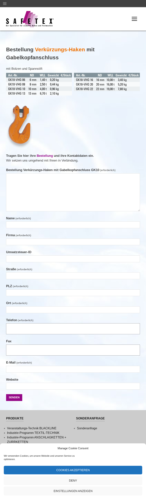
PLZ (17, 286)
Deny (73, 480)
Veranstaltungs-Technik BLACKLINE (31, 428)
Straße (19, 269)
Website (12, 379)
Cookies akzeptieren (73, 470)
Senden (14, 397)
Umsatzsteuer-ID (18, 252)
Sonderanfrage (87, 428)
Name (18, 218)
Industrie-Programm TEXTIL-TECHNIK (33, 432)
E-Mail (19, 362)
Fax (8, 341)
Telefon (19, 320)
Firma (18, 235)
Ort (16, 303)
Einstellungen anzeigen (73, 491)
